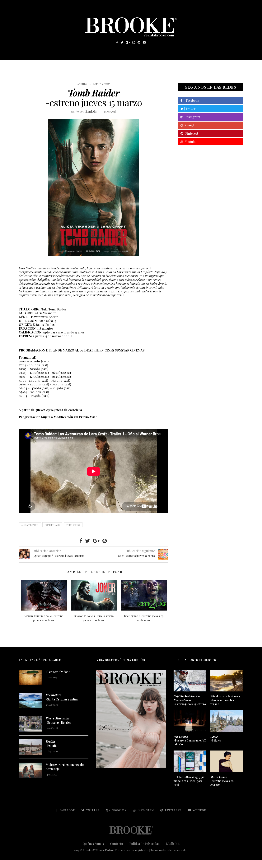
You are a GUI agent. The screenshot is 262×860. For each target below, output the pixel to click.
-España (51, 743)
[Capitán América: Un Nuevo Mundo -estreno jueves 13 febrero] (190, 681)
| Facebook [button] (190, 100)
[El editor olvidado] (30, 677)
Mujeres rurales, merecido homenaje (65, 767)
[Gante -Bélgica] (226, 721)
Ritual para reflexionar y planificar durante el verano (225, 700)
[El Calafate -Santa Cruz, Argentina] (30, 700)
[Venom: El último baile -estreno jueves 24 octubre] (44, 595)
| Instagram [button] (191, 117)
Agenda (82, 84)
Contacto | (118, 844)
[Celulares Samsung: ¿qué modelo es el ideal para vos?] (190, 761)
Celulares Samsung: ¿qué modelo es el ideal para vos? (189, 780)
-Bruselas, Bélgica (58, 720)
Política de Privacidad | (146, 844)
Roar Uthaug (52, 524)
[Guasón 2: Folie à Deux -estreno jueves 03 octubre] (94, 595)
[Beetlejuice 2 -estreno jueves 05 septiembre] (144, 595)
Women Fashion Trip (167, 65)
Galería (114, 65)
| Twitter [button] (189, 109)
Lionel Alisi (91, 111)
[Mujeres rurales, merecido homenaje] (30, 770)
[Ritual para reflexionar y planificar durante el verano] (226, 681)
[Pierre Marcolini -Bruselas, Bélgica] (30, 724)
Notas (96, 65)
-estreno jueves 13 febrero (190, 700)
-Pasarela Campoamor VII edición (190, 740)
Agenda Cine (101, 84)
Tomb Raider (73, 524)
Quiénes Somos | (95, 844)
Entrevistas (73, 65)
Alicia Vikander (29, 524)
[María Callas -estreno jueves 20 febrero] (226, 761)
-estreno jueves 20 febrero (222, 780)
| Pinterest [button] (190, 133)
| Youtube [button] (189, 142)
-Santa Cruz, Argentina (62, 697)
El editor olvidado (58, 672)
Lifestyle (47, 65)
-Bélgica (215, 738)
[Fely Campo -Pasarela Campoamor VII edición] (190, 721)
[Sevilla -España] (30, 747)
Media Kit (172, 844)
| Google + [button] (190, 125)
